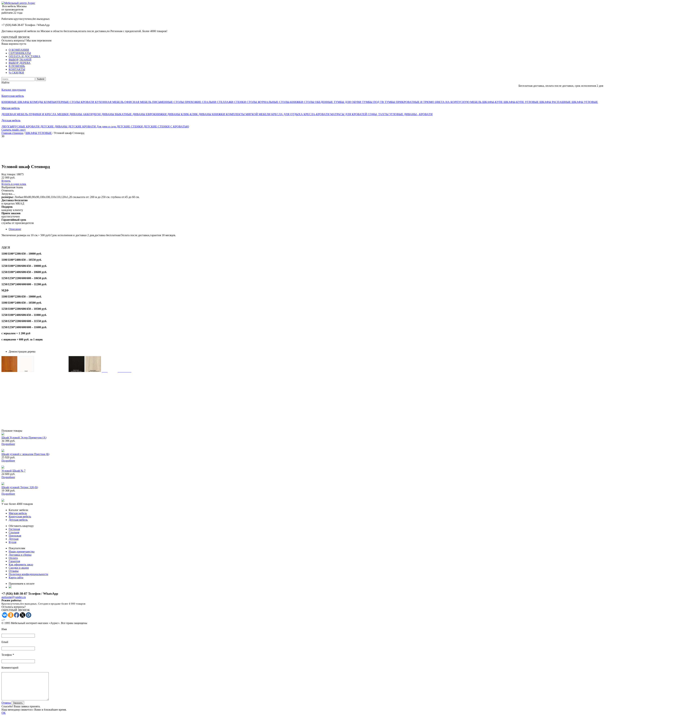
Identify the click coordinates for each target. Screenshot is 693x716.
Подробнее (8, 444)
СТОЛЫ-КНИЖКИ (291, 101)
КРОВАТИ (88, 101)
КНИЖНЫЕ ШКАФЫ (15, 101)
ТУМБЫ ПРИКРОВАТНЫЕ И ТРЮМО (410, 101)
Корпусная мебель (12, 95)
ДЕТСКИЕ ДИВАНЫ (54, 126)
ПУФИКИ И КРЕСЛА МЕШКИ (49, 114)
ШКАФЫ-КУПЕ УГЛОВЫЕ (521, 101)
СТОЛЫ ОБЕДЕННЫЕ (319, 101)
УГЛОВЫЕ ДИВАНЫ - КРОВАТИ (411, 114)
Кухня (12, 542)
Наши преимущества (21, 551)
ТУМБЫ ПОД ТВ (373, 101)
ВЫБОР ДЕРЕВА (19, 62)
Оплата (13, 557)
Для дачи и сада (107, 126)
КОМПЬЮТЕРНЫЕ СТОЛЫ (62, 101)
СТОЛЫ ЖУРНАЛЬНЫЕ (263, 101)
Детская (13, 538)
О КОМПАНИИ (19, 49)
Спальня (14, 532)
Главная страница (12, 133)
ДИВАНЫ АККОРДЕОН (85, 114)
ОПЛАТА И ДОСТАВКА (24, 56)
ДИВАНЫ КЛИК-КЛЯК (183, 114)
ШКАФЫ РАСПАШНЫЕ (555, 101)
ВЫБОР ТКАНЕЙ (20, 59)
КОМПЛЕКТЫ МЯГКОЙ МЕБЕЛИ (248, 114)
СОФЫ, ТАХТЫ (378, 114)
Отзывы (14, 570)
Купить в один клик (13, 184)
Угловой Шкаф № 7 (13, 470)
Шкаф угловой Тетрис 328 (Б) (19, 487)
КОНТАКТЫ (17, 69)
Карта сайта (16, 577)
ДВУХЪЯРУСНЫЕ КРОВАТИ (20, 126)
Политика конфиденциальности (28, 574)
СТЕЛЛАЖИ (225, 101)
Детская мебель (10, 120)
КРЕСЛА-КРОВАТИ (317, 114)
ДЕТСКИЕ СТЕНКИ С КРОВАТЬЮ (166, 126)
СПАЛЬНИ (209, 101)
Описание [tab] (15, 229)
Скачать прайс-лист (13, 129)
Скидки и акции (19, 567)
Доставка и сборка (20, 554)
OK (3, 712)
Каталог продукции (13, 89)
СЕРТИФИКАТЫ (20, 53)
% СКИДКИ (16, 72)
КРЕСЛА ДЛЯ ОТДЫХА (287, 114)
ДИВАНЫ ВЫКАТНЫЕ (116, 114)
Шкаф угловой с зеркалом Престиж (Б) (25, 454)
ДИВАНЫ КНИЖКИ (212, 114)
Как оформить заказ (21, 564)
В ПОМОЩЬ (17, 66)
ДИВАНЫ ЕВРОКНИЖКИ (149, 114)
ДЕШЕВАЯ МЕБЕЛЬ (15, 114)
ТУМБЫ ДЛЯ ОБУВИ (348, 101)
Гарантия (14, 561)
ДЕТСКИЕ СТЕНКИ (130, 126)
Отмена (6, 702)
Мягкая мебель (10, 108)
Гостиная (14, 529)
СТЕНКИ (240, 101)
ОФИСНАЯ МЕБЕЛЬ (138, 101)
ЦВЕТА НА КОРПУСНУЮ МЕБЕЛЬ (458, 101)
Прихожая (15, 535)
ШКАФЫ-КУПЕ (493, 101)
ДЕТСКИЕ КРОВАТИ (82, 126)
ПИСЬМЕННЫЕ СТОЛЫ (168, 101)
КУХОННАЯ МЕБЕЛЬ (109, 101)
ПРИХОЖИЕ (193, 101)
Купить (5, 180)
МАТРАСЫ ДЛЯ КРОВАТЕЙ (349, 114)
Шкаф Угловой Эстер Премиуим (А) (23, 437)
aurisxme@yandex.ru (13, 597)
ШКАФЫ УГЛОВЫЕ (585, 101)
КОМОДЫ (37, 101)
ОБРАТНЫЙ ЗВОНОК (15, 37)
